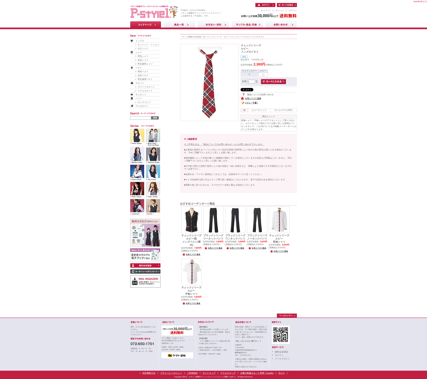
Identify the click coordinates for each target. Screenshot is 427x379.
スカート (139, 83)
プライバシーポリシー (171, 373)
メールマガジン (282, 358)
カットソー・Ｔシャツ (148, 44)
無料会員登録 (281, 352)
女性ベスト (143, 75)
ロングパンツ (144, 102)
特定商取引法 (148, 373)
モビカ (281, 373)
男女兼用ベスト (145, 79)
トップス (139, 41)
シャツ (138, 52)
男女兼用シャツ (145, 64)
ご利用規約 (192, 373)
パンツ (138, 98)
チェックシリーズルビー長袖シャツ (279, 238)
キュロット (140, 94)
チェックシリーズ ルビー (218, 37)
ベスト (138, 67)
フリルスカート (145, 90)
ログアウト (293, 10)
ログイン (279, 355)
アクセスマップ (228, 373)
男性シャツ (143, 56)
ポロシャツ (143, 48)
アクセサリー (141, 106)
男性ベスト (143, 71)
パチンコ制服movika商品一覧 (193, 37)
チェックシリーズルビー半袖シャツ (191, 290)
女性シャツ (143, 60)
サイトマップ (266, 10)
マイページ (279, 10)
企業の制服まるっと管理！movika (256, 373)
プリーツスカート (146, 87)
